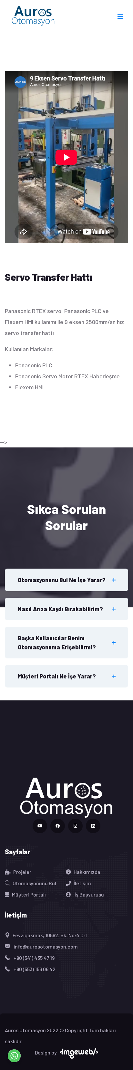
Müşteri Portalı (29, 894)
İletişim (82, 883)
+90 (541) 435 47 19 (34, 958)
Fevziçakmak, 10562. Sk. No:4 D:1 (50, 935)
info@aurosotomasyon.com (45, 946)
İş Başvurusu (89, 894)
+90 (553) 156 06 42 (34, 969)
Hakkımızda (87, 872)
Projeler (22, 872)
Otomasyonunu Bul (34, 883)
